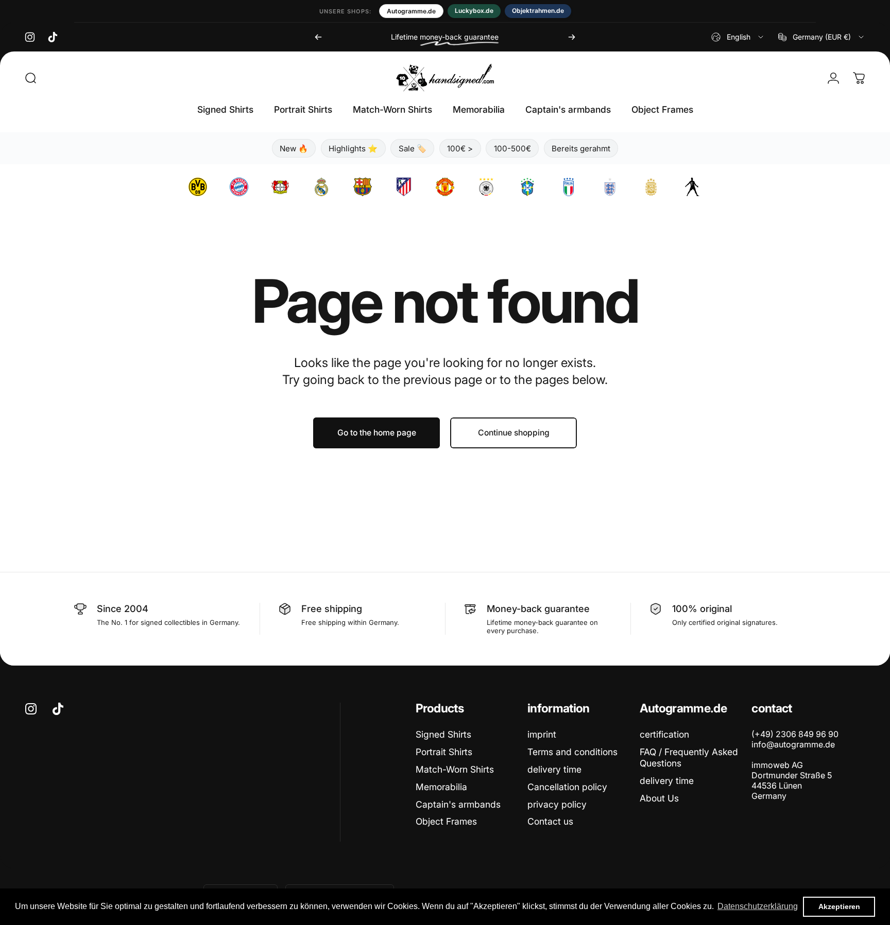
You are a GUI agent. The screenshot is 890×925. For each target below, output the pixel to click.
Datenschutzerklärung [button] (757, 906)
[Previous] (318, 37)
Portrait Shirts (444, 751)
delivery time (554, 769)
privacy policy (557, 804)
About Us (659, 798)
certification (664, 734)
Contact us (550, 821)
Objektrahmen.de (538, 10)
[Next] (571, 37)
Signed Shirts (443, 734)
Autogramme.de (411, 11)
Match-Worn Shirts (455, 769)
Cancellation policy (567, 786)
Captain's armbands (458, 804)
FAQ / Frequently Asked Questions (689, 757)
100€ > (460, 148)
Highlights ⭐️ (353, 148)
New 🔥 (294, 148)
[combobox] (738, 37)
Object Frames (446, 821)
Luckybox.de (474, 10)
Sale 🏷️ (412, 148)
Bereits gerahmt (581, 148)
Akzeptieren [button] (839, 906)
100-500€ (512, 148)
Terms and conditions (572, 751)
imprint (541, 734)
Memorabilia (441, 786)
